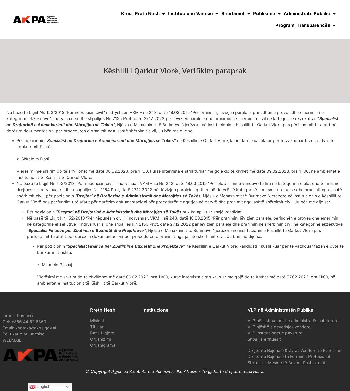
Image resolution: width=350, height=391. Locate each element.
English (43, 386)
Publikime (264, 13)
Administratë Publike (307, 13)
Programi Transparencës (302, 25)
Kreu (126, 13)
